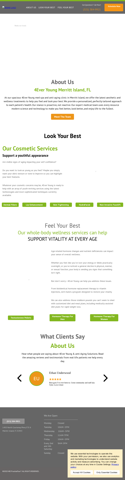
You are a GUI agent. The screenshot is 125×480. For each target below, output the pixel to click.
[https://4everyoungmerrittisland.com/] (9, 7)
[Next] (105, 378)
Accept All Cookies (81, 472)
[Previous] (19, 378)
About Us (31, 7)
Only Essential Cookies (106, 472)
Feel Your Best (66, 7)
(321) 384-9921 (13, 421)
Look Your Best (46, 7)
